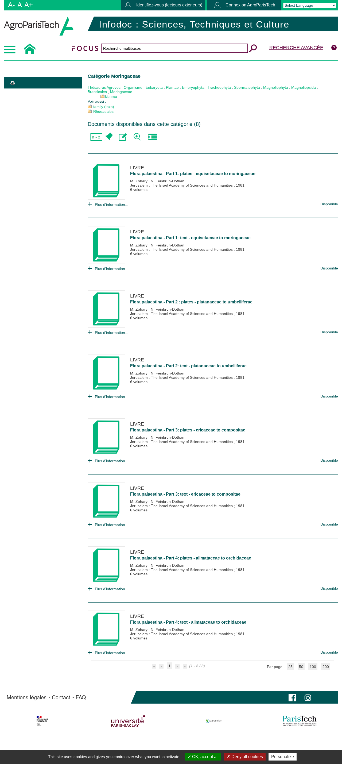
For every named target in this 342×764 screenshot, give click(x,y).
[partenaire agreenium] (214, 721)
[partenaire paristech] (300, 721)
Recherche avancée (296, 47)
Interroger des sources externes (152, 137)
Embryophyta (193, 87)
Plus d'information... (111, 204)
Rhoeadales (103, 111)
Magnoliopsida (303, 87)
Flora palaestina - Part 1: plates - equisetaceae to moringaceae (192, 173)
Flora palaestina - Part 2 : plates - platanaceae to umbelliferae (191, 302)
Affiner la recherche (138, 137)
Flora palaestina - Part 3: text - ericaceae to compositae (185, 494)
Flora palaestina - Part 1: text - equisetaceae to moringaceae (190, 238)
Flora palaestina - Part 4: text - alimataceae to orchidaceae (188, 622)
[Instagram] (308, 697)
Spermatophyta (247, 87)
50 (301, 667)
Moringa (111, 97)
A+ (28, 5)
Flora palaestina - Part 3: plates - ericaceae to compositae (187, 430)
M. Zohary (139, 181)
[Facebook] (292, 697)
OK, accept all (205, 756)
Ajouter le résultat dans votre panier (108, 137)
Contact (61, 697)
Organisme (133, 87)
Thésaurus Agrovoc (104, 87)
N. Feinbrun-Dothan (167, 181)
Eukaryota (154, 87)
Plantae (172, 87)
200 (325, 667)
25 (290, 667)
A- (11, 5)
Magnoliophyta (275, 87)
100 (313, 667)
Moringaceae (121, 92)
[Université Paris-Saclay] (128, 721)
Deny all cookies (246, 756)
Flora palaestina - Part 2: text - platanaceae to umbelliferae (188, 366)
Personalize (282, 756)
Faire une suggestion (123, 137)
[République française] (42, 721)
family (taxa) (103, 107)
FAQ (81, 697)
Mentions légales (26, 697)
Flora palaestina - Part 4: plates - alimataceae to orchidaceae (190, 558)
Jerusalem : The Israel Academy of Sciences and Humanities (182, 185)
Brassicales (97, 92)
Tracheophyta (219, 87)
